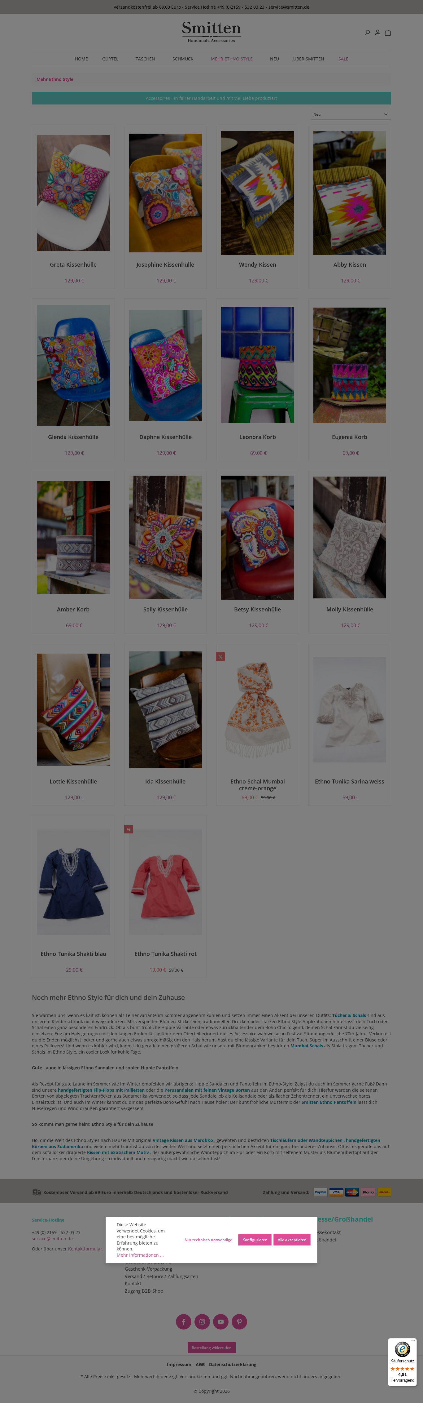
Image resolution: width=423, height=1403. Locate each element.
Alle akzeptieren (292, 1239)
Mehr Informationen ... (140, 1255)
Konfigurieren (255, 1239)
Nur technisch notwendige (208, 1239)
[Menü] (413, 1342)
